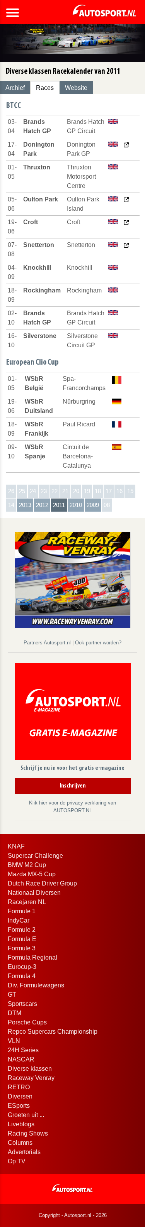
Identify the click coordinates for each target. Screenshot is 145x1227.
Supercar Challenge (35, 855)
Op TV (17, 1161)
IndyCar (18, 920)
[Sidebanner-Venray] (72, 579)
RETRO (19, 1087)
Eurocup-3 (22, 966)
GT (12, 994)
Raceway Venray (31, 1078)
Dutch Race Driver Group (42, 883)
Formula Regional (32, 957)
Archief (15, 88)
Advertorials (24, 1152)
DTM (14, 1013)
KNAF (16, 846)
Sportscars (22, 1004)
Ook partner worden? (98, 643)
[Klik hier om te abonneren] (73, 713)
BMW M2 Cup (27, 865)
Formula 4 (22, 976)
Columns (20, 1142)
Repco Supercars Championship (52, 1031)
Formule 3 (22, 948)
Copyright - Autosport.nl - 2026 (73, 1215)
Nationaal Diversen (34, 892)
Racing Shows (28, 1133)
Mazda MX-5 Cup (32, 874)
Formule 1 (22, 911)
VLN (14, 1041)
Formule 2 (22, 929)
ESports (19, 1105)
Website (76, 88)
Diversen (20, 1096)
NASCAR (21, 1059)
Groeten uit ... (26, 1115)
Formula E (22, 939)
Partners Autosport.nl (48, 643)
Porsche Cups (27, 1022)
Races (45, 88)
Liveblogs (21, 1124)
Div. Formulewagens (36, 985)
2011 (59, 505)
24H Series (23, 1050)
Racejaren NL (27, 902)
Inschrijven (73, 786)
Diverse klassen (30, 1068)
